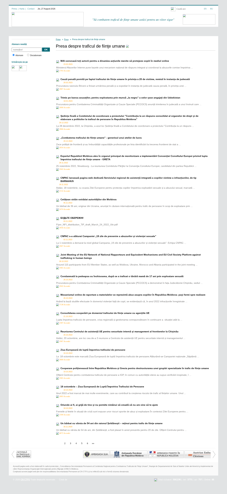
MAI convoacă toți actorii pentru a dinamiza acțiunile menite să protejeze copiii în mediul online (114, 61)
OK (46, 49)
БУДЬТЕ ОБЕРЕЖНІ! (72, 218)
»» (93, 443)
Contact (30, 9)
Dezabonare (36, 55)
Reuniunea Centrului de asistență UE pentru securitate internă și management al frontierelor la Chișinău (119, 331)
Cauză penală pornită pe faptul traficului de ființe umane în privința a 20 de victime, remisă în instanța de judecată (125, 79)
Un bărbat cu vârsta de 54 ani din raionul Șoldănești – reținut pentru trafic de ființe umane (111, 423)
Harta (21, 9)
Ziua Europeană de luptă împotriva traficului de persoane (92, 349)
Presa (66, 39)
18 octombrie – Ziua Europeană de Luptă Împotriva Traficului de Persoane (102, 386)
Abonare (19, 55)
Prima (14, 9)
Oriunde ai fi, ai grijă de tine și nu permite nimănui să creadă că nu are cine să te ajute (109, 405)
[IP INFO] (155, 479)
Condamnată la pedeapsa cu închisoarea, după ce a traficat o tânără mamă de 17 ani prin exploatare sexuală (121, 276)
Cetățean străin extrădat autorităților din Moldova (88, 199)
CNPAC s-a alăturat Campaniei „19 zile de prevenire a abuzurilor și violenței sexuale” (108, 236)
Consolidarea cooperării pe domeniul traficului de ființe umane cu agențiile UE (104, 313)
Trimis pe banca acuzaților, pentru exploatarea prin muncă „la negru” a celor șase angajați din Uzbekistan (120, 97)
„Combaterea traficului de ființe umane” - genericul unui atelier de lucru (101, 137)
